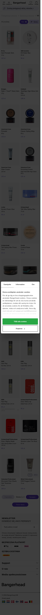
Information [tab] (20, 284)
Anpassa (19, 328)
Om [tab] (33, 284)
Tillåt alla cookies (20, 321)
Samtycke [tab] (7, 284)
